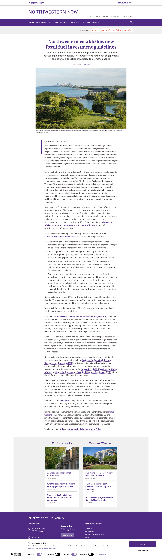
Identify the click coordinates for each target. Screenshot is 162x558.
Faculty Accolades (113, 30)
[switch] (57, 554)
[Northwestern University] (81, 518)
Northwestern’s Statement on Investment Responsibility (81, 316)
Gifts (129, 30)
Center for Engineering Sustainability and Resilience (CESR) (83, 372)
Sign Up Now (67, 535)
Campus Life (59, 22)
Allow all (142, 544)
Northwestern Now (53, 12)
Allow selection (143, 550)
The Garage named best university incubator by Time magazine (98, 486)
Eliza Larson (86, 64)
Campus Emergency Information (94, 534)
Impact (74, 22)
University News (90, 22)
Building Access (89, 531)
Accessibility (88, 528)
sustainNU (66, 400)
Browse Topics (127, 16)
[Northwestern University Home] (36, 3)
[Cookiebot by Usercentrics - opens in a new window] (16, 554)
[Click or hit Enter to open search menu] (131, 22)
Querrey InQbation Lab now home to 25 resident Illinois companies (59, 497)
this (62, 429)
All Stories (115, 16)
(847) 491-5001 (36, 537)
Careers (87, 537)
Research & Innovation (38, 22)
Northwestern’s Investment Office (60, 236)
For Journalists (124, 3)
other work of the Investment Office (84, 429)
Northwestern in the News (100, 16)
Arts (97, 30)
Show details (101, 554)
